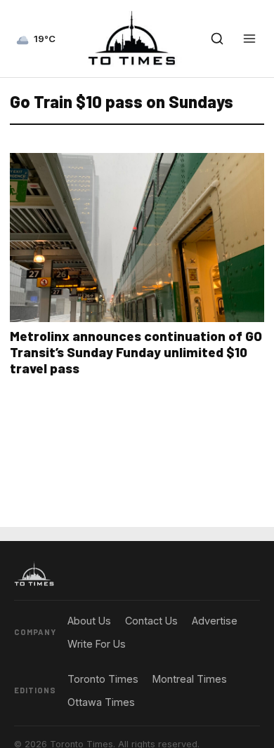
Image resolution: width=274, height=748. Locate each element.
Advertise (214, 621)
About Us (89, 621)
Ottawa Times (101, 702)
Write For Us (96, 644)
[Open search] (217, 38)
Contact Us (151, 621)
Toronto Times (102, 679)
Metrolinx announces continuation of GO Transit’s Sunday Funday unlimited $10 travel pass (136, 352)
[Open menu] (249, 38)
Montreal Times (189, 679)
